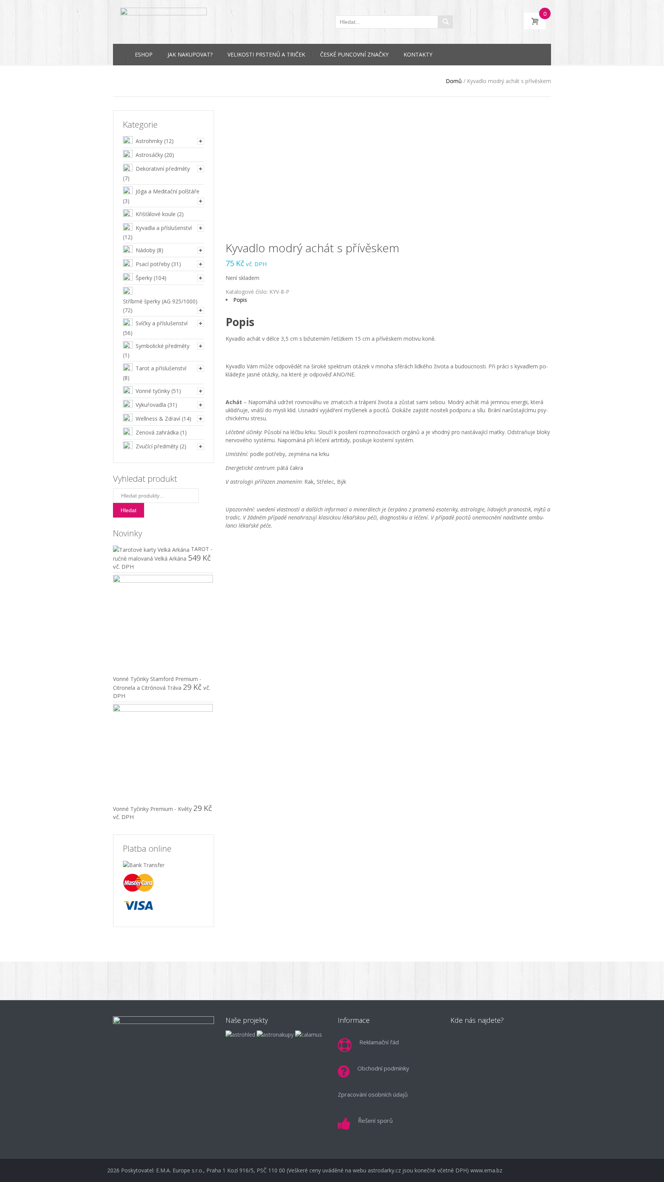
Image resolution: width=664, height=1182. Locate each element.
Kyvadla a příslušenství (164, 227)
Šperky (144, 277)
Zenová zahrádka (157, 432)
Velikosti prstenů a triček (266, 54)
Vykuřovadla (151, 404)
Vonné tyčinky (153, 391)
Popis (240, 299)
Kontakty (417, 54)
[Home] (120, 53)
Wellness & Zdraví (158, 418)
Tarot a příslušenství (161, 368)
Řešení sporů (375, 1120)
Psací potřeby (153, 264)
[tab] (388, 300)
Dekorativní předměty (163, 168)
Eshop (144, 54)
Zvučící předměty (157, 446)
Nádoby (145, 250)
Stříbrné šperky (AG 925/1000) (160, 301)
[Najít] (445, 21)
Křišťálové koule (156, 214)
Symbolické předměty (162, 346)
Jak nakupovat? (190, 54)
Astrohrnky (149, 141)
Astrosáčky (149, 154)
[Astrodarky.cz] (163, 21)
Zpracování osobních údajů (373, 1094)
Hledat (128, 510)
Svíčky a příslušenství (162, 323)
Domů (454, 81)
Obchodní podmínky (383, 1068)
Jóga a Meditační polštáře (167, 191)
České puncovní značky (354, 54)
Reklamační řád (379, 1042)
